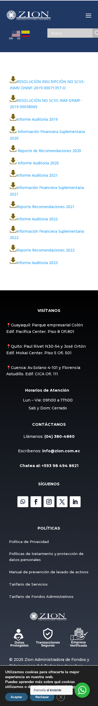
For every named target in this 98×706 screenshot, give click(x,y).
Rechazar (42, 697)
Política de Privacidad (29, 541)
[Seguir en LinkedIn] (75, 501)
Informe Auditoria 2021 (37, 175)
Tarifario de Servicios (28, 584)
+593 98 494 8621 (60, 465)
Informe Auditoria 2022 (37, 218)
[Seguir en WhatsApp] (22, 501)
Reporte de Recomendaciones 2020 (49, 150)
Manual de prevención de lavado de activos (48, 572)
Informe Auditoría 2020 (38, 162)
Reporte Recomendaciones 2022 (46, 250)
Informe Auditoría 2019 (37, 119)
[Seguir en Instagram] (49, 501)
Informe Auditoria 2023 (37, 262)
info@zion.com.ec (61, 450)
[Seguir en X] (62, 501)
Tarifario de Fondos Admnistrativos (41, 596)
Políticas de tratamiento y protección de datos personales (46, 556)
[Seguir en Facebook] (35, 501)
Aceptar (16, 697)
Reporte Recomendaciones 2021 (46, 206)
